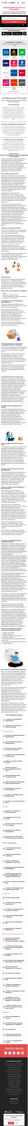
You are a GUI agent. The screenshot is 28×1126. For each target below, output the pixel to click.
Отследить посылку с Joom (14, 1067)
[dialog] (14, 1120)
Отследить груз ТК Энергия (14, 1083)
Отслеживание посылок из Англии (14, 1071)
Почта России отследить (14, 1072)
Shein (24, 13)
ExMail (6, 77)
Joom (18, 13)
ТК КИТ (14, 77)
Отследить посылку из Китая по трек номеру (14, 1063)
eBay (21, 13)
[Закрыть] (23, 1115)
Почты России (15, 11)
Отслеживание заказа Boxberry (14, 1081)
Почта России (6, 56)
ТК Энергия (21, 67)
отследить (14, 22)
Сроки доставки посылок (14, 1101)
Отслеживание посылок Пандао (14, 1069)
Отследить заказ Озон (14, 1087)
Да (11, 1123)
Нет (17, 1123)
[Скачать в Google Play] (17, 33)
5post (22, 87)
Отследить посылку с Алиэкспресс (14, 1065)
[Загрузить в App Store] (7, 33)
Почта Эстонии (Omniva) (14, 1094)
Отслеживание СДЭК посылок (14, 1076)
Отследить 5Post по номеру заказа (14, 1089)
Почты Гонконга (6, 13)
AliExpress (13, 13)
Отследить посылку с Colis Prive (14, 1092)
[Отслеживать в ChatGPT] (24, 33)
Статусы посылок (14, 1103)
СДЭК (22, 56)
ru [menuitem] (24, 2)
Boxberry (14, 67)
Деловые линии (14, 57)
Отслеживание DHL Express (14, 1080)
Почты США (22, 11)
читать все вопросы (14, 153)
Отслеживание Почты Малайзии (14, 1074)
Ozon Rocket (6, 87)
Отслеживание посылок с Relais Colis (14, 1090)
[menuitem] (2, 2)
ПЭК (6, 67)
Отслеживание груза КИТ (14, 1085)
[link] (5, 1052)
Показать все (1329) (14, 91)
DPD (22, 77)
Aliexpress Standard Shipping (14, 88)
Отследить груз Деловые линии (14, 1078)
